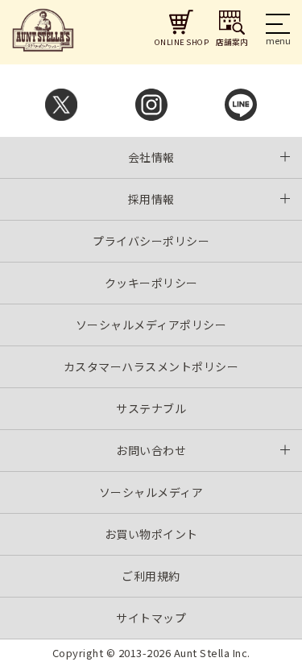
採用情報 (151, 199)
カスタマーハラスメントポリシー (151, 366)
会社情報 (151, 157)
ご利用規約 (151, 576)
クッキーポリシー (151, 283)
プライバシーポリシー (151, 241)
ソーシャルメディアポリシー (151, 324)
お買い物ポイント (151, 534)
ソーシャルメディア (151, 492)
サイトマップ (151, 618)
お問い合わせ (151, 450)
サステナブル (151, 408)
